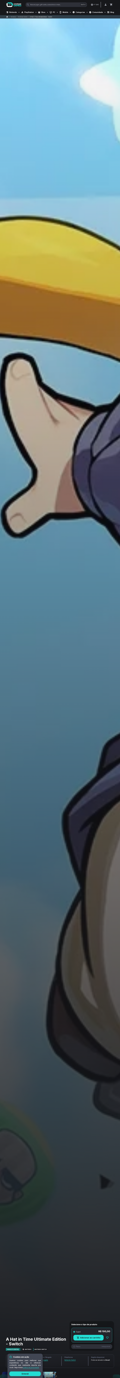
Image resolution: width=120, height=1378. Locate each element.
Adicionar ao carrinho (92, 1338)
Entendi (25, 1374)
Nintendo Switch (23, 17)
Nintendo (13, 17)
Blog (112, 12)
